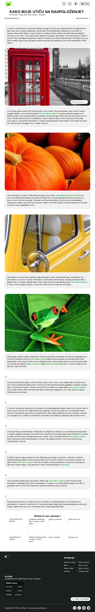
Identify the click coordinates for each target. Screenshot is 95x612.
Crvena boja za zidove (48, 113)
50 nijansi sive (73, 537)
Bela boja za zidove (25, 462)
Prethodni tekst (11, 18)
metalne (56, 364)
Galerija (67, 571)
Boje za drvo (83, 565)
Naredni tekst (82, 18)
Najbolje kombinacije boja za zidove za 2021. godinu (37, 539)
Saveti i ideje (68, 568)
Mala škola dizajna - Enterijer (34, 15)
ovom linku (64, 465)
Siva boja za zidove (57, 481)
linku (33, 205)
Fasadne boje (84, 571)
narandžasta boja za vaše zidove (69, 195)
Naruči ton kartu (78, 102)
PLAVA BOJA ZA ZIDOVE (15, 538)
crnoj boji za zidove (77, 436)
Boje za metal (84, 568)
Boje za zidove (84, 562)
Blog (21, 15)
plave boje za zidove (77, 387)
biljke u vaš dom (33, 364)
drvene (48, 364)
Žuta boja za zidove (79, 282)
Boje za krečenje (54, 537)
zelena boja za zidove (37, 359)
